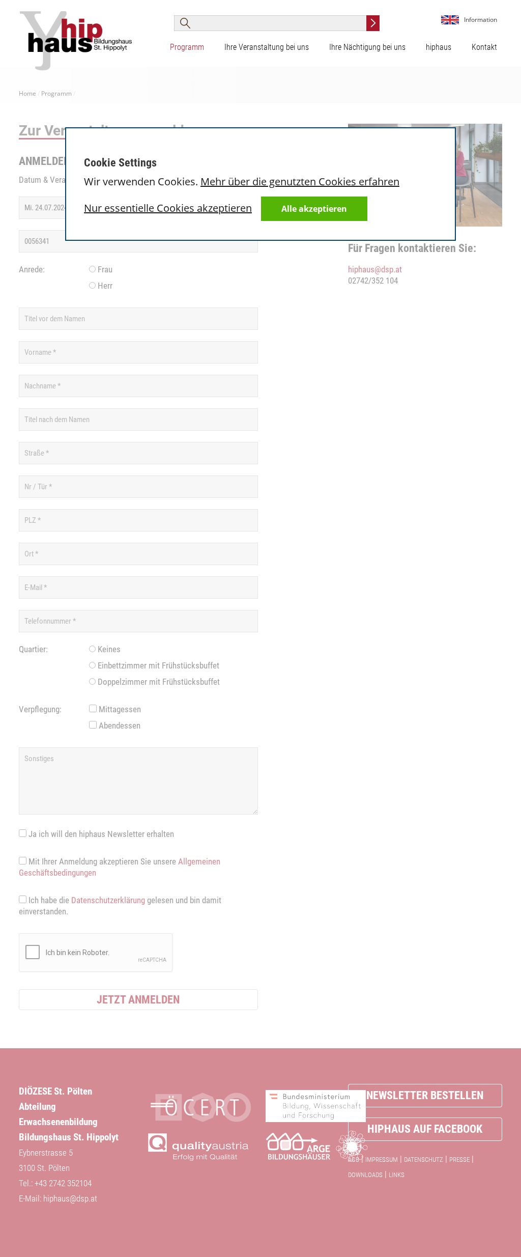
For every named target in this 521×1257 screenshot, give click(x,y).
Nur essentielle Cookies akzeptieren (168, 208)
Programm (187, 47)
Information (480, 19)
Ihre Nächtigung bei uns (367, 47)
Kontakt (484, 47)
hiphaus (438, 47)
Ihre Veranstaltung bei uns (266, 47)
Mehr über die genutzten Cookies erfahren (299, 181)
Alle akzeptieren (314, 208)
